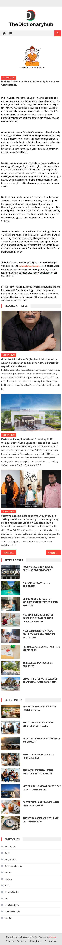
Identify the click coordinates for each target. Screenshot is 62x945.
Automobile (10, 846)
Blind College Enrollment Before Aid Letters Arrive (38, 772)
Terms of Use (50, 941)
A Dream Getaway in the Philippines (36, 584)
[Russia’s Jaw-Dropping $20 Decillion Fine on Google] (10, 572)
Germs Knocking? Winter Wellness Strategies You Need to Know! (40, 602)
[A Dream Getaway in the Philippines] (10, 588)
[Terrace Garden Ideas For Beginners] (10, 668)
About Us (10, 941)
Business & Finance (13, 865)
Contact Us (21, 941)
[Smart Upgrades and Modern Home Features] (10, 711)
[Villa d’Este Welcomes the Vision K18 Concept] (10, 743)
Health (7, 885)
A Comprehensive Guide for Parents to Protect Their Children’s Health (38, 618)
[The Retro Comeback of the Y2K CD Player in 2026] (10, 823)
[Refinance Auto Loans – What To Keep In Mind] (10, 652)
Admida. (52, 936)
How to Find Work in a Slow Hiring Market (38, 756)
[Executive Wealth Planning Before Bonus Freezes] (10, 727)
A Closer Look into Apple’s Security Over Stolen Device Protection (39, 634)
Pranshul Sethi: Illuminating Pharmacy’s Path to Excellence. (10, 552)
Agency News (9, 77)
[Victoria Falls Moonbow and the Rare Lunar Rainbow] (10, 791)
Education (9, 872)
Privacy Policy (35, 941)
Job (6, 898)
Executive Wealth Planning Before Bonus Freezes (38, 724)
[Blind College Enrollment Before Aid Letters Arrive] (10, 775)
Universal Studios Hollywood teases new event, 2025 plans (40, 680)
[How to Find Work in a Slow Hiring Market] (10, 759)
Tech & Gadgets (12, 904)
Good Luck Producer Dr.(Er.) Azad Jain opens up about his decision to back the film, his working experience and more (29, 362)
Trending (8, 917)
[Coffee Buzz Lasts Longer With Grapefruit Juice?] (10, 807)
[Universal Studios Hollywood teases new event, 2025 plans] (10, 684)
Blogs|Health (10, 859)
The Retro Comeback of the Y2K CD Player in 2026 (41, 819)
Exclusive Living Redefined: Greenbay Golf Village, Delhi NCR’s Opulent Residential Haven (29, 441)
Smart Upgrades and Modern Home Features (40, 708)
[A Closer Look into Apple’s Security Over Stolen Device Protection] (10, 636)
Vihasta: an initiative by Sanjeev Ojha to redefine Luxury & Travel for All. (54, 552)
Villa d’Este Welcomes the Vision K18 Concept (42, 740)
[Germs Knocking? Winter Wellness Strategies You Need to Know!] (10, 604)
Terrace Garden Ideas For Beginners (38, 664)
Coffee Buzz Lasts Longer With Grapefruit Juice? (41, 803)
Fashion (8, 878)
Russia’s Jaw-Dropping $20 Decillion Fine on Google (38, 568)
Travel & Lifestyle (12, 911)
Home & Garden (12, 891)
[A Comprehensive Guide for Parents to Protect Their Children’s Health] (10, 620)
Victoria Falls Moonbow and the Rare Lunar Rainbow (42, 788)
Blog (7, 852)
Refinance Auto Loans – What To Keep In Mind (41, 648)
